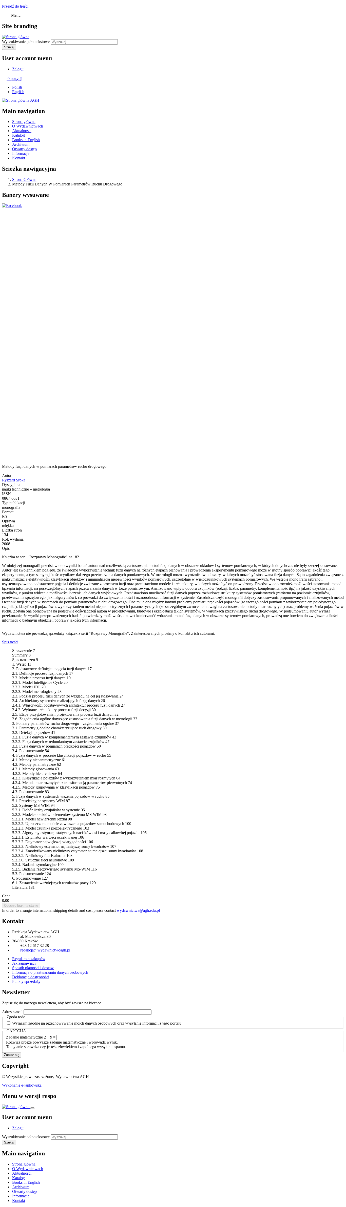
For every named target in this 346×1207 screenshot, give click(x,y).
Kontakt (18, 158)
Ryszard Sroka (13, 480)
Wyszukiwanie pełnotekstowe (26, 41)
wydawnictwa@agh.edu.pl (138, 910)
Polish (17, 87)
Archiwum (20, 144)
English (18, 92)
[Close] (32, 1108)
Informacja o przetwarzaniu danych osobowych (50, 972)
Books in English (26, 140)
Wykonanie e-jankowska (22, 1085)
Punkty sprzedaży (26, 981)
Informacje (20, 153)
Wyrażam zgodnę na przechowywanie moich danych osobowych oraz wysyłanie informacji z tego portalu (96, 1023)
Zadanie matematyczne (24, 1037)
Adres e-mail (12, 1012)
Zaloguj (18, 69)
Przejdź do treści (15, 6)
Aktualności (21, 131)
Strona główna (23, 121)
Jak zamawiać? (24, 963)
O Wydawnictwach (27, 126)
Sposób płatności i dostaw (33, 968)
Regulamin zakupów (28, 959)
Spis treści (10, 642)
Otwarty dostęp (24, 149)
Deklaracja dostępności (30, 977)
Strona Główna (24, 179)
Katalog (18, 135)
